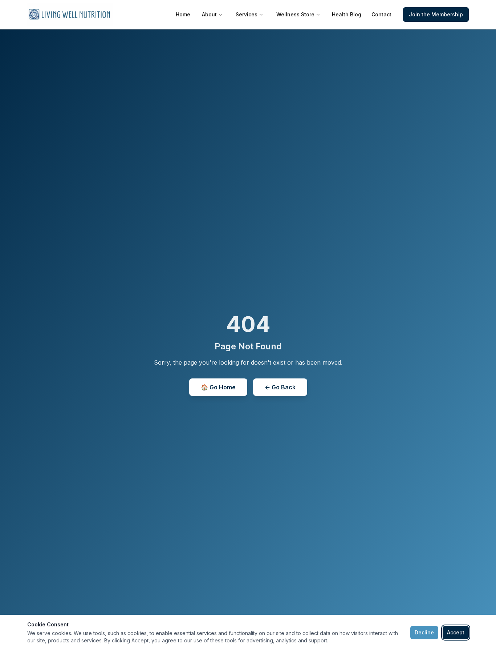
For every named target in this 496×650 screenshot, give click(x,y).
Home (183, 14)
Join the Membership (436, 14)
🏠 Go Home (218, 387)
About (209, 14)
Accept (455, 632)
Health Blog (346, 14)
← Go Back (280, 387)
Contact (381, 14)
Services (246, 14)
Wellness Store (295, 14)
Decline (424, 632)
